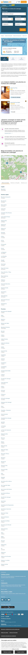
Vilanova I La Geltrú (5, 560)
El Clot (2, 240)
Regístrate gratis (8, 133)
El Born (2, 236)
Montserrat (3, 461)
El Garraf (3, 390)
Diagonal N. (3, 224)
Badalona (3, 319)
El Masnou (3, 394)
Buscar (23, 29)
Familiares (21, 59)
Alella (2, 315)
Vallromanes (3, 544)
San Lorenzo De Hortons (6, 489)
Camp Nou (3, 208)
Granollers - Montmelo (6, 410)
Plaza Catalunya (4, 276)
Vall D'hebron (4, 303)
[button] (24, 2)
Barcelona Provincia (5, 327)
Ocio (10, 5)
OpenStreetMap (22, 179)
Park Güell (3, 264)
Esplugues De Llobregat (6, 402)
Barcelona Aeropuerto (5, 197)
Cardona (3, 358)
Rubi (2, 473)
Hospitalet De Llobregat (6, 418)
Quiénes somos (5, 574)
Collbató (3, 374)
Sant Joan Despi (4, 513)
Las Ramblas (4, 256)
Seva (2, 532)
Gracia (2, 248)
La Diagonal (3, 252)
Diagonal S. (3, 228)
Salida (18, 16)
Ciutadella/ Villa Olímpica (6, 212)
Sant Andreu (3, 291)
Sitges (2, 536)
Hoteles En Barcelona (17, 35)
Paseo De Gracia (4, 268)
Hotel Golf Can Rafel (15, 102)
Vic (1, 548)
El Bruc (2, 386)
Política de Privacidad (13, 632)
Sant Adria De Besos (5, 493)
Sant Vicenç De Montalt (6, 524)
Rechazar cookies (7, 652)
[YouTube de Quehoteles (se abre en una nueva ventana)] (8, 599)
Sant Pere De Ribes (5, 520)
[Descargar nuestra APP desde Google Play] (4, 607)
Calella (2, 347)
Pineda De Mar (4, 465)
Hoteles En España (8, 35)
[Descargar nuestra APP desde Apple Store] (11, 607)
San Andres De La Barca (6, 481)
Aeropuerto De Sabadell (6, 311)
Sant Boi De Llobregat (5, 497)
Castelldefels (4, 366)
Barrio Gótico (4, 204)
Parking (13, 59)
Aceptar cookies (20, 652)
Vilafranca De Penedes (6, 556)
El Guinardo (3, 244)
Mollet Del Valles (4, 449)
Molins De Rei (4, 445)
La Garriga (3, 426)
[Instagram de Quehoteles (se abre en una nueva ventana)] (5, 599)
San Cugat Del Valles (5, 485)
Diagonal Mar (4, 220)
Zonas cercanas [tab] (5, 182)
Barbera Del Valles (5, 323)
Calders (2, 335)
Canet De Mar (4, 351)
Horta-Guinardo (4, 414)
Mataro (2, 441)
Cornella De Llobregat (5, 378)
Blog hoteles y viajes (6, 591)
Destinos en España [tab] (15, 182)
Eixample (3, 232)
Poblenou (3, 280)
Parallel (2, 260)
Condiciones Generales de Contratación (8, 635)
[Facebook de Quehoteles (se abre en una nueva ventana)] (2, 599)
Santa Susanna (4, 528)
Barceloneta (3, 200)
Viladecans (3, 552)
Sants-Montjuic (4, 295)
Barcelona (3, 189)
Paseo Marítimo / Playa (6, 272)
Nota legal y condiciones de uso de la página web (10, 629)
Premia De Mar (4, 469)
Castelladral (3, 362)
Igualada (3, 422)
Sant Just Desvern (5, 517)
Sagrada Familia (4, 287)
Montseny (3, 457)
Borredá (2, 331)
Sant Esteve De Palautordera (7, 505)
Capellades (3, 354)
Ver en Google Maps (8, 157)
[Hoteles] (6, 2)
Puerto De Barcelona (5, 283)
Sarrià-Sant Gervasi (5, 299)
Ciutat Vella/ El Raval (5, 216)
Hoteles (2, 35)
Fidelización (4, 583)
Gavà (2, 406)
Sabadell (3, 477)
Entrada (5, 16)
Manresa (3, 437)
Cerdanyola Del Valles (5, 370)
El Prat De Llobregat (5, 398)
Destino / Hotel (5, 11)
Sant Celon (3, 501)
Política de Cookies (4, 632)
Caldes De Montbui (5, 343)
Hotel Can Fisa (13, 87)
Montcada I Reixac (5, 453)
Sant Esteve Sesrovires (6, 509)
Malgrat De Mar (4, 434)
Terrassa (3, 540)
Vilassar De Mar (4, 564)
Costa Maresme (4, 382)
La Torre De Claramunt (6, 430)
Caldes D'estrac (4, 339)
